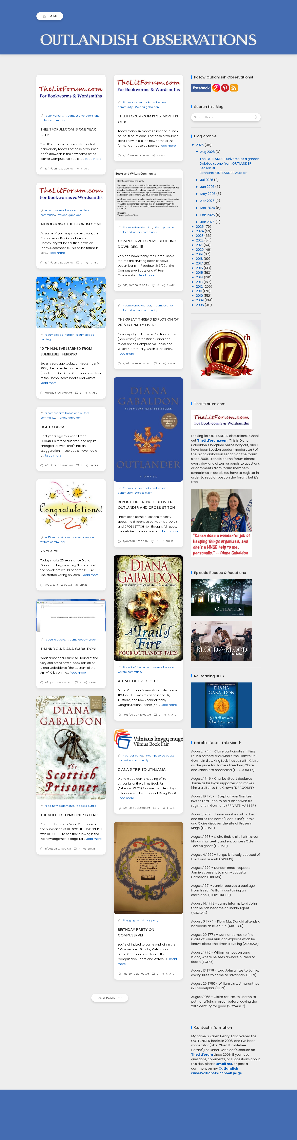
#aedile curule (55, 640)
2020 (200, 249)
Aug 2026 (208, 151)
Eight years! (52, 426)
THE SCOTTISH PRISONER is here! (69, 814)
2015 (200, 272)
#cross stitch (143, 493)
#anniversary (54, 116)
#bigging (129, 920)
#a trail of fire (132, 667)
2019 (199, 254)
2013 (199, 282)
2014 (200, 277)
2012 (199, 286)
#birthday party (147, 920)
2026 (200, 145)
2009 (200, 300)
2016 (200, 268)
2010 (200, 295)
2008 (200, 305)
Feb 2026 (208, 215)
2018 (200, 258)
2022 (200, 240)
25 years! (49, 551)
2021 (199, 245)
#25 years (52, 537)
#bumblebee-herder (59, 335)
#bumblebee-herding (137, 227)
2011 (199, 291)
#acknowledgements (59, 806)
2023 (200, 235)
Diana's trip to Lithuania (142, 769)
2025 (200, 226)
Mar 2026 (208, 208)
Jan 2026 (207, 222)
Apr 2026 (207, 201)
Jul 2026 (207, 180)
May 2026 (208, 193)
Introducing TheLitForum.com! (70, 224)
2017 (200, 263)
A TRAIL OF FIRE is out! (138, 680)
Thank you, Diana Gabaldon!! (69, 648)
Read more (93, 159)
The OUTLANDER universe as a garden (229, 159)
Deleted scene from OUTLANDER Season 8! (225, 165)
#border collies (133, 756)
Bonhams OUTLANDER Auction (223, 172)
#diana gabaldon (147, 107)
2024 (200, 231)
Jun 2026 (207, 186)
